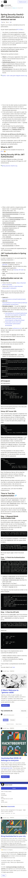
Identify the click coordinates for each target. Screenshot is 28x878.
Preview (12, 720)
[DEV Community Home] (5, 2)
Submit (5, 720)
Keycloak (4, 264)
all (11, 22)
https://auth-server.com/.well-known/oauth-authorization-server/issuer (13, 323)
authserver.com (10, 299)
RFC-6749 (19, 29)
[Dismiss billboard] (26, 850)
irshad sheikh (7, 5)
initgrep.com (14, 7)
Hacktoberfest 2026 (6, 768)
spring (3, 22)
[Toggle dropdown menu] (26, 671)
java (7, 22)
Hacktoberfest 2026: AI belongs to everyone (11, 759)
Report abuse (19, 724)
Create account (22, 1)
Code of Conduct (10, 724)
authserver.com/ (10, 302)
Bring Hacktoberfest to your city (13, 836)
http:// (4, 299)
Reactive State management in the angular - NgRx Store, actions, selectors (13, 811)
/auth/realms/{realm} (20, 299)
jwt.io (2, 151)
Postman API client (19, 269)
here (13, 667)
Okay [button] (3, 875)
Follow (14, 788)
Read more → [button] (5, 705)
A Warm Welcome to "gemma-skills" (9, 691)
